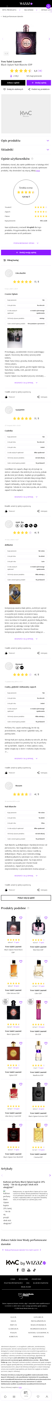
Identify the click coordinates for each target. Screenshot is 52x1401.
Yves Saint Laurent (11, 61)
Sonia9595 (20, 409)
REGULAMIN (23, 1279)
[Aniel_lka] (9, 524)
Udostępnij (44, 397)
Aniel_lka (20, 522)
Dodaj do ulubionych (15, 89)
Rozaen (19, 785)
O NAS (12, 1279)
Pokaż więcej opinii (26, 897)
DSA (27, 1283)
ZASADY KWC (37, 1279)
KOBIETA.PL (13, 1336)
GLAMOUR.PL (13, 1329)
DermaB (19, 664)
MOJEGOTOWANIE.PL (38, 1325)
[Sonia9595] (9, 410)
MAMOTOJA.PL (38, 1336)
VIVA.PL (13, 1321)
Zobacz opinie (13, 82)
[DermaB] (9, 666)
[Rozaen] (9, 786)
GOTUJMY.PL (38, 1317)
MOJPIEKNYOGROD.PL (38, 1329)
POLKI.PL (13, 1333)
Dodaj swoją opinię (28, 252)
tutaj (20, 1387)
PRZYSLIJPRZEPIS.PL (38, 1321)
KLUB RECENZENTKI (40, 1283)
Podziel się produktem (41, 89)
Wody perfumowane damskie (13, 16)
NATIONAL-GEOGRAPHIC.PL (38, 1333)
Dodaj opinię (40, 82)
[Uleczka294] (9, 273)
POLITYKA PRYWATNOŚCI (13, 1283)
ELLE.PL (13, 1317)
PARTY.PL (13, 1325)
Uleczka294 (20, 273)
